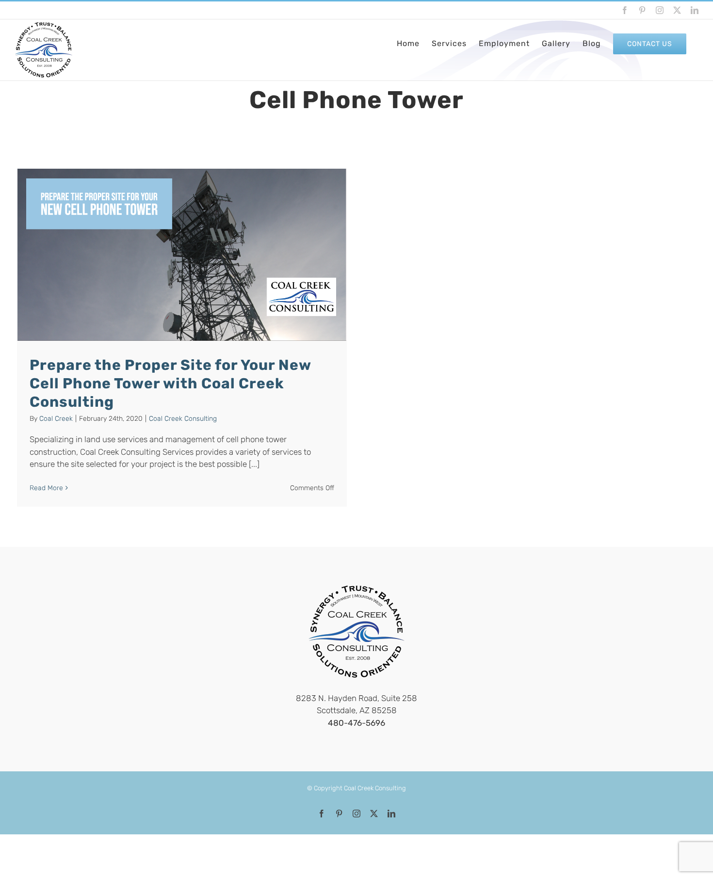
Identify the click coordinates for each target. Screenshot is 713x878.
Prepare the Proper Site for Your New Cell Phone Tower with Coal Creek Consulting (170, 383)
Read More (46, 488)
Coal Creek (56, 419)
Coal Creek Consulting (183, 419)
